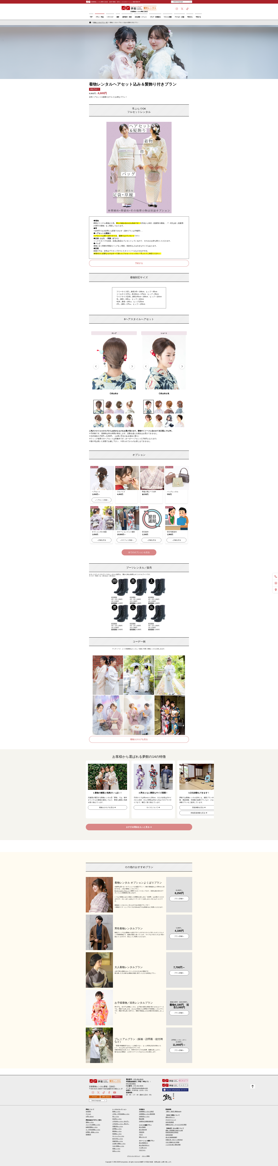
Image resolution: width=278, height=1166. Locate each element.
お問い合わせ (106, 1096)
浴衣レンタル (116, 1151)
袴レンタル (115, 1116)
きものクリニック (171, 1120)
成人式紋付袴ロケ (144, 1145)
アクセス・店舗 (179, 17)
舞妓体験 (141, 1119)
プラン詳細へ (179, 898)
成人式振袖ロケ (143, 1143)
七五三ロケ (142, 1150)
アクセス (94, 1096)
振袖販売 (88, 1134)
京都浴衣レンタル (144, 1116)
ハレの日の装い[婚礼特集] (173, 1144)
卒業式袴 (141, 1132)
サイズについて (152, 807)
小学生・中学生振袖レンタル (120, 1114)
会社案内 (88, 1111)
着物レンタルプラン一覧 (100, 22)
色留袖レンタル (117, 1134)
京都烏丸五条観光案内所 (146, 1121)
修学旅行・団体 (127, 17)
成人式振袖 (142, 1127)
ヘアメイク (110, 17)
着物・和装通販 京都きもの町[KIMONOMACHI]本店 (174, 1131)
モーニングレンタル (118, 1136)
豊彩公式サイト (170, 1117)
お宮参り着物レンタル (118, 1143)
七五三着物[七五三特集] (172, 1142)
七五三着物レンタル (118, 1146)
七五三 (141, 1134)
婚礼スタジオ (143, 1137)
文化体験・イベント (141, 17)
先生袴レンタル (117, 1119)
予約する (190, 17)
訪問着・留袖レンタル (92, 1132)
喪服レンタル (116, 1148)
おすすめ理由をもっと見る (138, 827)
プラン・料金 (100, 17)
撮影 (118, 17)
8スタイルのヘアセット (122, 891)
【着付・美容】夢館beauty (173, 1111)
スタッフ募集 (146, 1156)
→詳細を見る (101, 540)
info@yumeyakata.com (140, 1088)
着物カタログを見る (139, 739)
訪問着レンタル (117, 1129)
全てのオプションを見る (139, 552)
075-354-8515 (138, 1079)
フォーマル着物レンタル (93, 1124)
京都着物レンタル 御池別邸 (147, 1114)
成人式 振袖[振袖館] (171, 1137)
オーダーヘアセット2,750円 (136, 439)
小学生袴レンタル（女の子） (120, 1121)
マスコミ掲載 (168, 17)
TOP (91, 17)
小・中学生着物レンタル (93, 1129)
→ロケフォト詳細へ (126, 540)
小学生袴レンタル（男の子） (120, 1124)
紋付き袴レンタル (117, 1138)
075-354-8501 (131, 1084)
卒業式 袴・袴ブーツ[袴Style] (174, 1140)
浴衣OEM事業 (170, 1122)
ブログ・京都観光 (155, 17)
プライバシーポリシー (133, 1156)
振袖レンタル (116, 1111)
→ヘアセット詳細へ (101, 500)
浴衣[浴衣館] (169, 1135)
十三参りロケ (143, 1147)
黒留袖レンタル (117, 1131)
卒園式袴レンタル (117, 1126)
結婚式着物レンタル (92, 1127)
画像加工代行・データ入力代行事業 (176, 1124)
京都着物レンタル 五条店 (146, 1111)
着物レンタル (90, 1122)
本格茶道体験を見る (198, 813)
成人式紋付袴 (143, 1129)
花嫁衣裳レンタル (117, 1141)
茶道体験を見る (198, 807)
